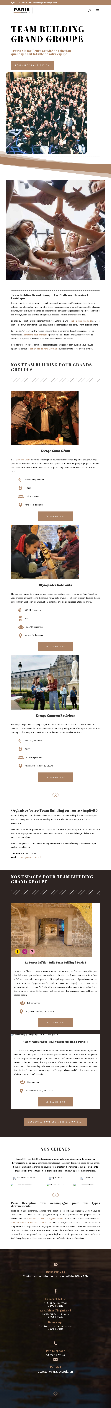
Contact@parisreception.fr (55, 1371)
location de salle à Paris (80, 320)
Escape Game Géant (21, 459)
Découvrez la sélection (32, 65)
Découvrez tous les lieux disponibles (55, 1122)
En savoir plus (55, 515)
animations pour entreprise (35, 334)
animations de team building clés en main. (45, 1218)
